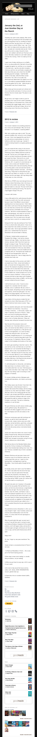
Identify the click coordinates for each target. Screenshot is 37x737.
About (22, 13)
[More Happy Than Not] (30, 637)
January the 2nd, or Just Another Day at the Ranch (14, 28)
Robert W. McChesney (11, 629)
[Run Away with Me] (30, 682)
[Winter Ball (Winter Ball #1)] (30, 696)
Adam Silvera (9, 634)
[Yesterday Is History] (30, 689)
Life (16, 112)
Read (6, 720)
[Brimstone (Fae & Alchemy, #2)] (30, 623)
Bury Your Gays (9, 639)
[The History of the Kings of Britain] (30, 649)
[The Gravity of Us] (27, 726)
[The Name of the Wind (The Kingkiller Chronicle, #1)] (24, 715)
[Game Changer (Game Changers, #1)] (30, 669)
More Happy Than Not (10, 633)
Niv (6, 589)
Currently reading (9, 709)
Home (6, 13)
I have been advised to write (12, 595)
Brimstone (8, 619)
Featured (12, 112)
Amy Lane (9, 693)
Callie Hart (9, 621)
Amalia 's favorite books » (26, 718)
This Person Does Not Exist (12, 593)
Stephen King (9, 673)
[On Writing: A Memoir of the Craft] (30, 676)
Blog (28, 13)
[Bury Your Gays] (30, 643)
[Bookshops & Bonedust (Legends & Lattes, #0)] (24, 726)
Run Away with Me (10, 678)
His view (7, 591)
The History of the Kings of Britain (14, 646)
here (6, 381)
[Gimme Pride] (6, 731)
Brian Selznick (10, 680)
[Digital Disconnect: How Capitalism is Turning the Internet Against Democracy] (30, 630)
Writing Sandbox (15, 13)
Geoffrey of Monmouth (11, 648)
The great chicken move (11, 596)
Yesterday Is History (10, 685)
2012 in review (11, 119)
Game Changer (9, 665)
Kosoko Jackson (10, 687)
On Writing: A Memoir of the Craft (13, 672)
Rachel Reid (9, 666)
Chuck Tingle (9, 641)
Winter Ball (8, 692)
